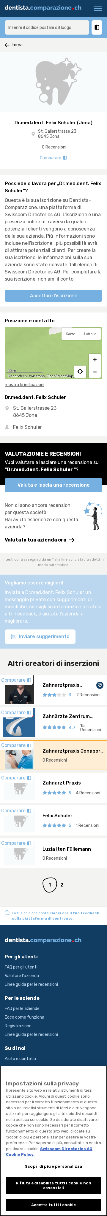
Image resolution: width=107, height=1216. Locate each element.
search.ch (19, 375)
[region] (53, 353)
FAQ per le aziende (22, 1008)
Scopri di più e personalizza (53, 1166)
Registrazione (18, 1025)
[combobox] (47, 27)
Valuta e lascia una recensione (54, 485)
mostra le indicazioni (24, 384)
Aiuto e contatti (20, 1058)
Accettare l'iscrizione (53, 295)
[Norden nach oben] (95, 349)
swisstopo (37, 375)
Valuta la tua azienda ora (35, 540)
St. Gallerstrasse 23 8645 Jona (57, 134)
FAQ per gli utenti (21, 967)
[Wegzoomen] (95, 372)
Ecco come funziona (24, 1017)
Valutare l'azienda (22, 975)
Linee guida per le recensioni (31, 984)
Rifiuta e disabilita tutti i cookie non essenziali (53, 1185)
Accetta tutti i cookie (53, 1205)
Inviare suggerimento (44, 636)
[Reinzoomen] (95, 360)
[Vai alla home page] (45, 8)
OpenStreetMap (60, 375)
